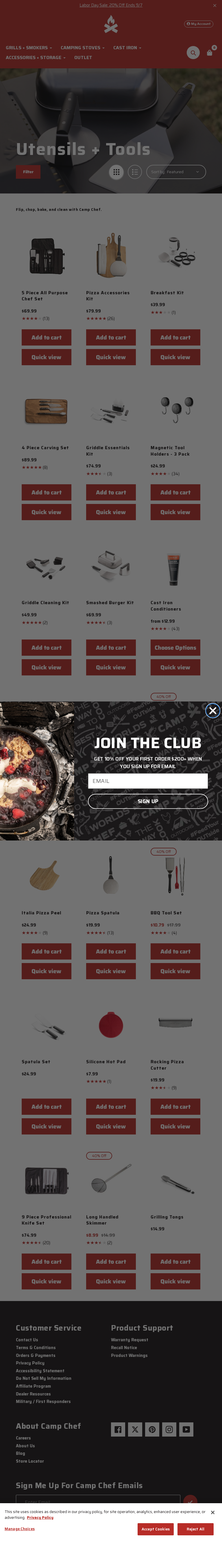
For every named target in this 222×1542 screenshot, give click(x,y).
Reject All (195, 1529)
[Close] (212, 1512)
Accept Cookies (156, 1529)
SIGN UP (148, 801)
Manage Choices (20, 1529)
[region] (111, 1522)
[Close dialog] (213, 711)
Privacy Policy (40, 1517)
